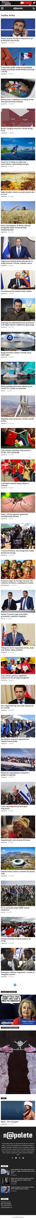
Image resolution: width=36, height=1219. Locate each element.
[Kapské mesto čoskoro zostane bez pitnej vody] (18, 858)
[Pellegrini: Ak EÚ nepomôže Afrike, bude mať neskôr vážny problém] (18, 634)
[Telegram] (16, 1158)
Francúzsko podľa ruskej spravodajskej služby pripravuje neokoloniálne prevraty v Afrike (18, 69)
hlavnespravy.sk (5, 585)
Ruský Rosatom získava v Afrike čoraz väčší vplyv (16, 354)
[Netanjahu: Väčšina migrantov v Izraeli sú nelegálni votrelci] (18, 959)
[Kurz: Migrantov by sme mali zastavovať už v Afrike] (18, 694)
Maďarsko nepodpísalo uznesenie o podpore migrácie (15, 774)
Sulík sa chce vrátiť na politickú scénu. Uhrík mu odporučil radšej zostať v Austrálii (22, 1179)
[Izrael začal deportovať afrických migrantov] (18, 793)
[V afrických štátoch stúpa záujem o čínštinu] (18, 470)
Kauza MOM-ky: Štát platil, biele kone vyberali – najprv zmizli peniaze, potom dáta (23, 1171)
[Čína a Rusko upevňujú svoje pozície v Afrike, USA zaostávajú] (18, 438)
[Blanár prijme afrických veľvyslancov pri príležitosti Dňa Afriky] (18, 27)
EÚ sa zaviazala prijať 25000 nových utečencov (15, 909)
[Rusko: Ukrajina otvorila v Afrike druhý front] (18, 118)
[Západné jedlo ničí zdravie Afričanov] (18, 827)
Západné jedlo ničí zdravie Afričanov (15, 840)
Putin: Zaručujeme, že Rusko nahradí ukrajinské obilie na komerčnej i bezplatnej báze (16, 227)
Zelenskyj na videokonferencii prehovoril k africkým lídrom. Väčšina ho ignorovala (17, 324)
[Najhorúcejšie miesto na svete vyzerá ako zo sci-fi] (18, 180)
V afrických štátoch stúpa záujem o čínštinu (15, 484)
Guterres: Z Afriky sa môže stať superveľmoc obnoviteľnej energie (15, 163)
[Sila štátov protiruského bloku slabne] (18, 279)
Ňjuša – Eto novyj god (9, 1122)
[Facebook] (13, 1158)
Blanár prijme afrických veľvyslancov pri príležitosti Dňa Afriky (17, 39)
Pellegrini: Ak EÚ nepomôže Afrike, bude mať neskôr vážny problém (17, 649)
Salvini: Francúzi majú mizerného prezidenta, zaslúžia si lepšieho (14, 615)
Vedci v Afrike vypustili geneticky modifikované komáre (14, 515)
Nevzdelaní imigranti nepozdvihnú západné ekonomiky (15, 740)
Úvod (2, 12)
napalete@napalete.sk (6, 1207)
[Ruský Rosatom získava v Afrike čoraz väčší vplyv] (18, 341)
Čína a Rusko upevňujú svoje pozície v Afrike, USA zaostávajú (16, 451)
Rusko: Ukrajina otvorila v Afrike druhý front (17, 129)
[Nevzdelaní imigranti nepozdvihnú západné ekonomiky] (18, 726)
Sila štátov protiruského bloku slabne (16, 291)
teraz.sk (3, 390)
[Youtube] (23, 1158)
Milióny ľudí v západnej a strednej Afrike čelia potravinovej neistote (17, 100)
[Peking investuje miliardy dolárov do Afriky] (18, 927)
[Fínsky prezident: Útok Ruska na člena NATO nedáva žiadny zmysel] (5, 1189)
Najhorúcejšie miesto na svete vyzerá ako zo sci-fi (18, 193)
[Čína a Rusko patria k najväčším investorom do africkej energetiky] (18, 665)
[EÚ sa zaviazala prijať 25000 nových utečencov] (18, 893)
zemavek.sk (4, 73)
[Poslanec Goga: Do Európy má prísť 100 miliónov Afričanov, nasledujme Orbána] (18, 569)
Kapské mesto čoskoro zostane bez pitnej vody (18, 872)
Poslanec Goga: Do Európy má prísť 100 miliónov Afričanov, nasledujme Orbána (17, 582)
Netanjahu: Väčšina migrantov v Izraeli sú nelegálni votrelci (18, 973)
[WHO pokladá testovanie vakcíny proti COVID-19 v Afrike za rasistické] (18, 373)
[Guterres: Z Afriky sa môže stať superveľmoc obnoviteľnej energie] (18, 149)
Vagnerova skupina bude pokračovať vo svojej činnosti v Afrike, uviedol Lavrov (17, 262)
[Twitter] (20, 1158)
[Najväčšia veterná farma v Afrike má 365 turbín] (18, 406)
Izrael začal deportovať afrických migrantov (14, 807)
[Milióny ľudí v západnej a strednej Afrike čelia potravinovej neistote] (18, 88)
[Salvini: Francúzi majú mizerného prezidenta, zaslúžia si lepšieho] (18, 601)
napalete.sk (4, 42)
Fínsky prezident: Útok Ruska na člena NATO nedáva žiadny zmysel (22, 1188)
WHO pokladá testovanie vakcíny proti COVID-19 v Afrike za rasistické (16, 387)
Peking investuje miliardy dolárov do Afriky (16, 940)
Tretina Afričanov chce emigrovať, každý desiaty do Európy (17, 552)
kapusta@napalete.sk (6, 1205)
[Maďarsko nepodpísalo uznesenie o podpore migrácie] (18, 759)
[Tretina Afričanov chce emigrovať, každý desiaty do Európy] (18, 536)
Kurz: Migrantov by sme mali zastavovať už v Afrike (17, 707)
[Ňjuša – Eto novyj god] (18, 1110)
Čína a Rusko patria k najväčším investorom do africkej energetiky (15, 677)
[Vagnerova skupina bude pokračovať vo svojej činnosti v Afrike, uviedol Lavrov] (18, 248)
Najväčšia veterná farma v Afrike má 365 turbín (17, 420)
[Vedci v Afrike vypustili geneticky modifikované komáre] (18, 502)
